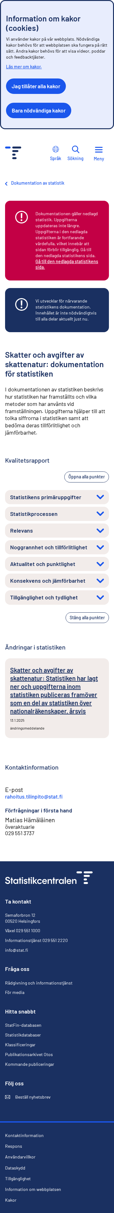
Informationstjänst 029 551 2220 (36, 940)
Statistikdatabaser (23, 1034)
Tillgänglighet (18, 1178)
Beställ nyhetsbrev (28, 1097)
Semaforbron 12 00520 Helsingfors (22, 917)
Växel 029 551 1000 (22, 930)
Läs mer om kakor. (24, 66)
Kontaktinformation (24, 1135)
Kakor (10, 1200)
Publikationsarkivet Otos (29, 1054)
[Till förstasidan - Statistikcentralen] (13, 154)
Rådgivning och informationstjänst (39, 982)
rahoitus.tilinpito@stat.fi (34, 796)
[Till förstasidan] (49, 878)
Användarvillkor (20, 1157)
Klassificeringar (20, 1044)
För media (14, 992)
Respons (13, 1146)
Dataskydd (15, 1167)
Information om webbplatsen (33, 1189)
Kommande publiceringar (29, 1064)
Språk (55, 158)
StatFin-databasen (23, 1025)
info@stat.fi (16, 950)
